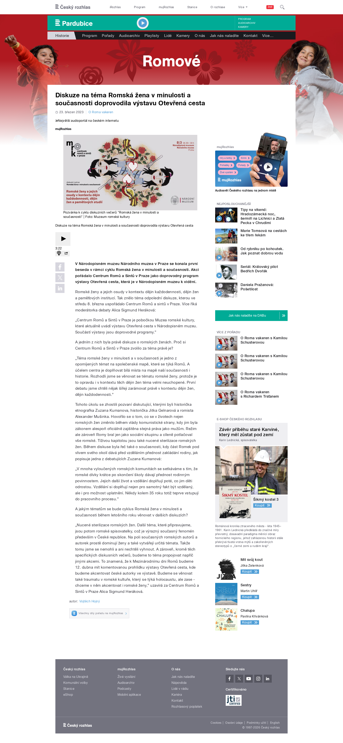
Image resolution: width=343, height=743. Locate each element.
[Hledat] (282, 7)
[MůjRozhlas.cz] (63, 129)
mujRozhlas (166, 7)
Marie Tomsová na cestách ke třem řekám (264, 233)
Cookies (216, 722)
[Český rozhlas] (72, 7)
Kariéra (177, 695)
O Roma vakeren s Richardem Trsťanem (260, 394)
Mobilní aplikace (129, 695)
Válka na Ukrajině (75, 677)
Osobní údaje (234, 722)
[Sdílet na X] (60, 277)
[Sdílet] (66, 253)
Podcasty (124, 689)
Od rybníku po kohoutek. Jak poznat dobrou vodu (262, 251)
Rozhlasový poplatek (187, 706)
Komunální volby (75, 683)
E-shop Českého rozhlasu (239, 419)
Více (268, 35)
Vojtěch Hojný (89, 601)
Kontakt (250, 35)
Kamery (243, 27)
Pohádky (224, 165)
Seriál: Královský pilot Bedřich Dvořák (259, 269)
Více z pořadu (228, 332)
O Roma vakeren (101, 112)
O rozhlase (218, 7)
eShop (68, 695)
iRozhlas (115, 7)
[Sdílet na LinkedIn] (60, 288)
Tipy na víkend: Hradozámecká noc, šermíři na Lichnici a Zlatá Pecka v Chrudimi (262, 216)
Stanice (192, 7)
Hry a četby (226, 158)
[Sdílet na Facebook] (60, 266)
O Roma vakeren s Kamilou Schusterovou (264, 340)
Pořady (108, 35)
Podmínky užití (256, 722)
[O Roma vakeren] (171, 62)
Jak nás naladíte (224, 35)
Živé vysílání (226, 172)
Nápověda (179, 683)
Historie (62, 35)
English (275, 722)
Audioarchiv (246, 23)
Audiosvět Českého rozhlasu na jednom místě (245, 190)
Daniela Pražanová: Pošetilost (257, 287)
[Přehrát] (62, 239)
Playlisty (152, 35)
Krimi (244, 158)
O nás (200, 35)
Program (139, 7)
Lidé (168, 35)
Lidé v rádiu (180, 689)
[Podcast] (59, 253)
